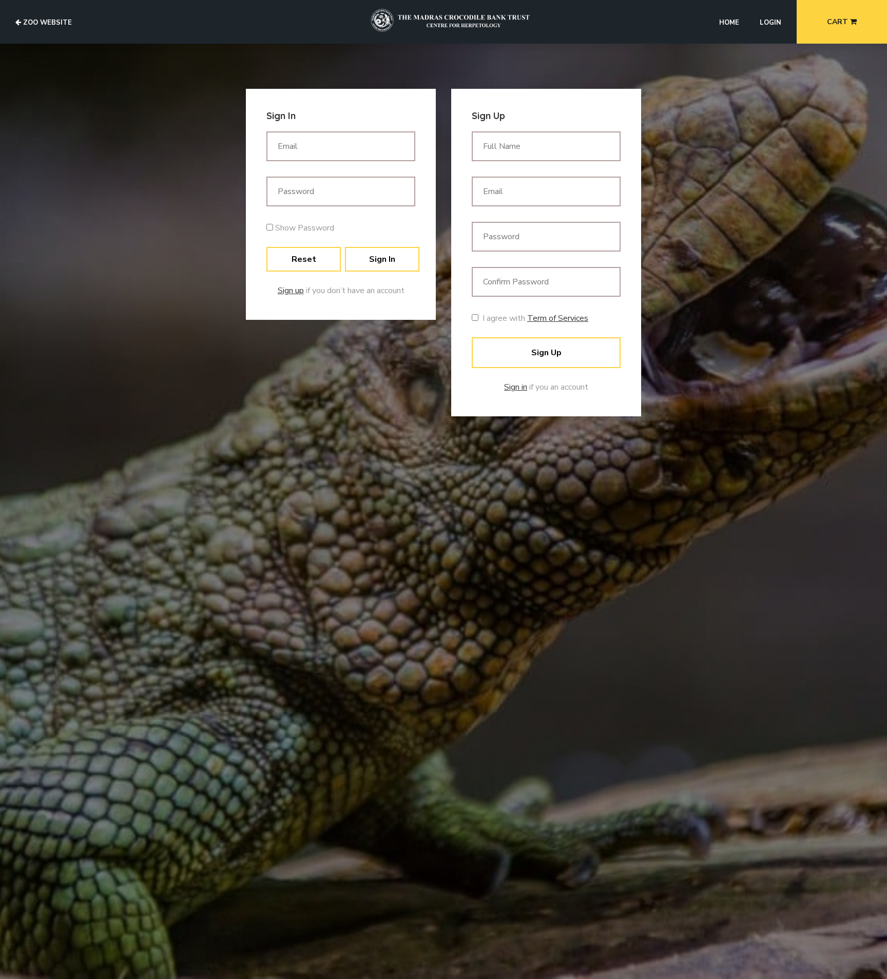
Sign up (291, 290)
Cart (838, 22)
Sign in (515, 387)
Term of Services (557, 318)
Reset (304, 259)
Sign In (382, 259)
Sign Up (546, 352)
